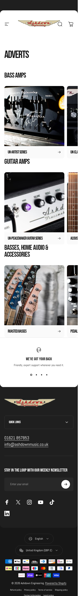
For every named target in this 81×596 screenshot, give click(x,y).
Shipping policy (61, 589)
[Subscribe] (65, 484)
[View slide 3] (41, 374)
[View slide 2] (36, 374)
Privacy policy (30, 589)
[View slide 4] (46, 374)
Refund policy (16, 589)
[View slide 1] (31, 374)
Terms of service (45, 589)
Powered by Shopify (55, 583)
